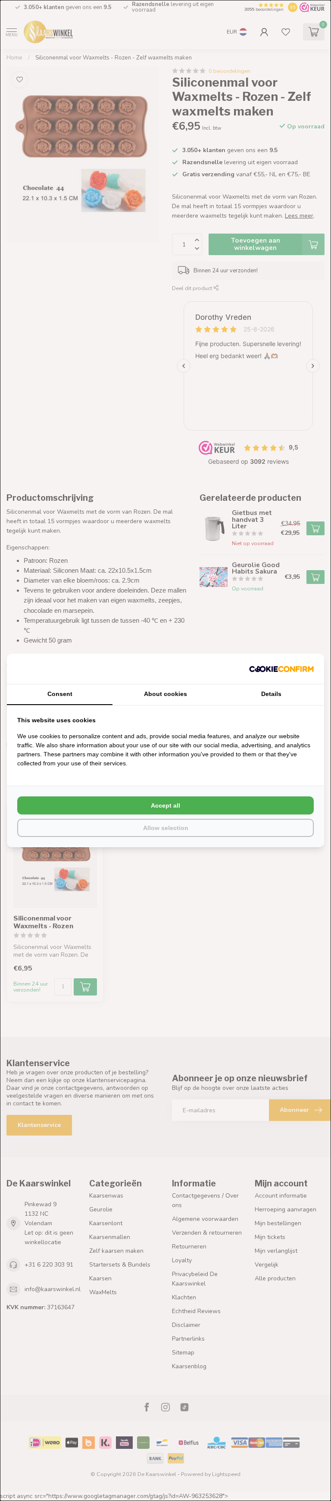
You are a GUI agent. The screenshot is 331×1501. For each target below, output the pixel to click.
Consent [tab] (59, 693)
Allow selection (165, 827)
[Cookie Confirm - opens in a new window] (281, 669)
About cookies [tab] (165, 693)
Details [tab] (271, 693)
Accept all (165, 805)
